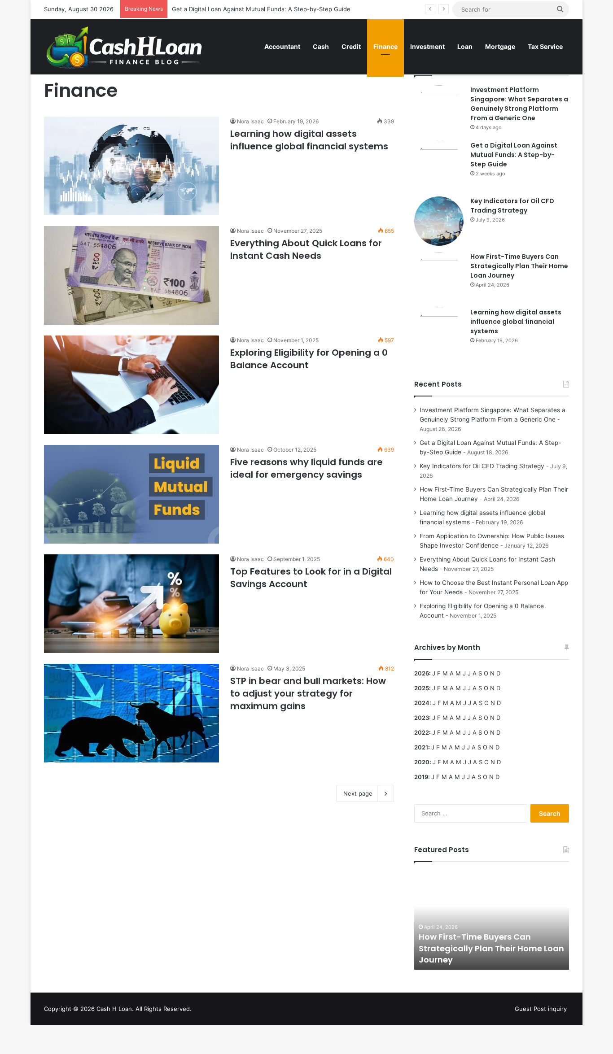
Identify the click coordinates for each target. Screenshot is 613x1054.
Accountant (282, 46)
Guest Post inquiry (541, 1008)
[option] (491, 920)
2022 (421, 732)
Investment (427, 46)
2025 (421, 688)
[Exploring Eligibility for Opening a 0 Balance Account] (131, 384)
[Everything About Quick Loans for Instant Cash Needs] (131, 275)
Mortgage (500, 46)
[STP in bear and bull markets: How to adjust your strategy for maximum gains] (131, 713)
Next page (357, 793)
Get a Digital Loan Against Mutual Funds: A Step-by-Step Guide (261, 9)
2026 (421, 673)
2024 (421, 702)
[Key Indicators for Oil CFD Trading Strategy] (439, 221)
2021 (421, 747)
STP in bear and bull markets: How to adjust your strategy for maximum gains (308, 693)
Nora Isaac (250, 121)
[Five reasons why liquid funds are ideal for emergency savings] (131, 494)
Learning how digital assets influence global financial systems (309, 139)
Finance (385, 46)
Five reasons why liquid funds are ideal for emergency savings (306, 468)
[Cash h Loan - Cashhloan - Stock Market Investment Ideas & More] (124, 46)
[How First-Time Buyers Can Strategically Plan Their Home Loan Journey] (439, 276)
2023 (421, 717)
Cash (321, 46)
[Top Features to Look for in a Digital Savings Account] (131, 603)
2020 (421, 762)
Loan (465, 46)
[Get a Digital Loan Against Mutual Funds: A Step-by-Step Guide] (439, 165)
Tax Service (545, 46)
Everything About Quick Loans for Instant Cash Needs (306, 249)
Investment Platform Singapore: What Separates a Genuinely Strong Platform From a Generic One (519, 103)
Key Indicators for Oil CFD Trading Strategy (512, 205)
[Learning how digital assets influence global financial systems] (131, 166)
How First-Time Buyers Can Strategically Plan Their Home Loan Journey (519, 266)
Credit (351, 46)
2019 (421, 776)
